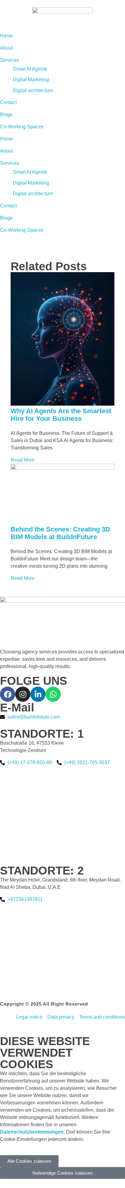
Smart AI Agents (30, 172)
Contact (8, 205)
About (6, 151)
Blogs (6, 217)
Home (6, 138)
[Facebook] (7, 694)
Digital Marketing (31, 182)
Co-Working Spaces (21, 230)
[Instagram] (22, 694)
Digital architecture (33, 193)
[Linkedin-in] (38, 694)
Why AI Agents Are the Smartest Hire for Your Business (61, 414)
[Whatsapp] (53, 694)
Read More (23, 459)
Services (9, 163)
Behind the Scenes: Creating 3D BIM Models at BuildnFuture (60, 533)
